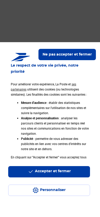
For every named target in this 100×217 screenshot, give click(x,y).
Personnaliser (53, 190)
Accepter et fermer (53, 171)
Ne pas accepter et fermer (67, 54)
